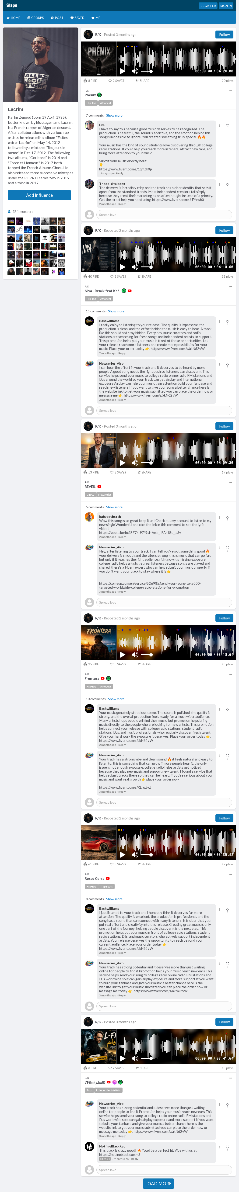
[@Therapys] (45, 229)
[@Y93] (11, 229)
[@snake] (45, 238)
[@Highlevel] (36, 246)
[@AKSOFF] (36, 255)
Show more (114, 115)
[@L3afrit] (19, 255)
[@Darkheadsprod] (19, 229)
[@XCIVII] (11, 246)
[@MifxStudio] (28, 255)
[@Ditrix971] (28, 246)
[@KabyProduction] (53, 238)
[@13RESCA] (36, 263)
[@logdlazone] (53, 221)
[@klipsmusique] (53, 271)
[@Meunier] (53, 263)
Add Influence (39, 195)
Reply (119, 173)
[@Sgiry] (36, 238)
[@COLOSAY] (61, 271)
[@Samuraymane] (11, 255)
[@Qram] (19, 238)
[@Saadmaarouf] (61, 221)
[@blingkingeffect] (45, 271)
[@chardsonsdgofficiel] (19, 271)
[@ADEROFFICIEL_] (36, 271)
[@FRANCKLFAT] (19, 246)
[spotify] (99, 95)
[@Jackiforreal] (19, 221)
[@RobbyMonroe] (36, 221)
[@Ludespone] (11, 271)
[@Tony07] (28, 263)
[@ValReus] (45, 221)
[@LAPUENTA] (61, 238)
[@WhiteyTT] (28, 238)
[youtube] (129, 290)
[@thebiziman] (45, 246)
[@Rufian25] (36, 229)
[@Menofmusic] (53, 255)
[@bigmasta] (19, 263)
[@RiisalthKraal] (53, 229)
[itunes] (114, 1082)
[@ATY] (28, 229)
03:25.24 (105, 1158)
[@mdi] (61, 229)
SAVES (118, 81)
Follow (224, 34)
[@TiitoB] (61, 246)
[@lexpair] (11, 263)
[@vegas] (11, 238)
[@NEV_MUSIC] (45, 263)
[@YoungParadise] (28, 221)
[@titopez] (11, 221)
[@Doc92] (53, 246)
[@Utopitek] (61, 255)
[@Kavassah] (28, 271)
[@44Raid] (45, 255)
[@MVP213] (61, 263)
